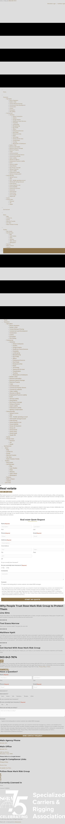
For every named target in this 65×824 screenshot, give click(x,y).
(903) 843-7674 (12, 0)
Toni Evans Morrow (9, 623)
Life (13, 696)
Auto (2, 696)
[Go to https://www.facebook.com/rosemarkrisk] (32, 774)
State (34, 552)
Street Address (5, 546)
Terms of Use (3, 765)
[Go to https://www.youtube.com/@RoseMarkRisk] (32, 777)
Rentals (26, 696)
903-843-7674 (8, 657)
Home (8, 696)
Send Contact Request (32, 736)
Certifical (60, 3)
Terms (48, 666)
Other (32, 696)
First (2, 529)
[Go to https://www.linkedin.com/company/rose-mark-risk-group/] (32, 775)
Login (63, 3)
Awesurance (18, 822)
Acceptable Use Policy (5, 768)
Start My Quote (32, 599)
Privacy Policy (42, 666)
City (2, 552)
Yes (4, 567)
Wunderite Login (51, 3)
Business (19, 696)
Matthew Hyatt (7, 632)
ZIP (2, 558)
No (8, 567)
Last (34, 529)
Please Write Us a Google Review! (10, 756)
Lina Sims (5, 613)
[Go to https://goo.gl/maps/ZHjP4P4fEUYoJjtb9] (32, 779)
